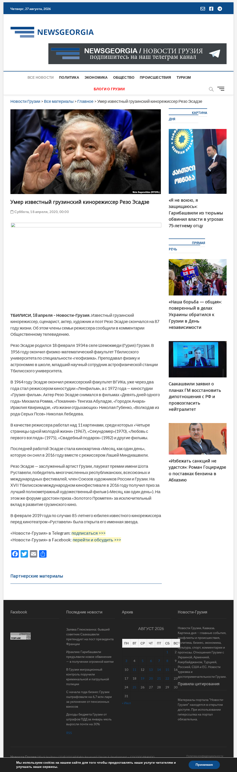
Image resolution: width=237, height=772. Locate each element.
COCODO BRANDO (142, 757)
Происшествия (155, 77)
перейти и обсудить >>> (97, 539)
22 (167, 678)
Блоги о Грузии (109, 89)
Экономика (96, 77)
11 (134, 670)
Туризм (184, 77)
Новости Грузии (23, 757)
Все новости (41, 77)
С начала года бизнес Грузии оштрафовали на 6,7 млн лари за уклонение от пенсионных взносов (89, 699)
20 (151, 678)
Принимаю (204, 765)
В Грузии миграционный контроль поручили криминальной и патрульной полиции (87, 676)
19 (142, 678)
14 (159, 670)
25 (134, 687)
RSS (69, 733)
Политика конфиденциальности (204, 755)
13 (151, 670)
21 (159, 678)
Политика (69, 77)
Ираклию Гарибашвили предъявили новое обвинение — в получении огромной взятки (90, 656)
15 (167, 670)
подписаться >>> (89, 533)
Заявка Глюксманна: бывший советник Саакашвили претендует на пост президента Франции (90, 636)
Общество (124, 77)
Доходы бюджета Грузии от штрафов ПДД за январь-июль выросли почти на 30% (89, 719)
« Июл (126, 703)
